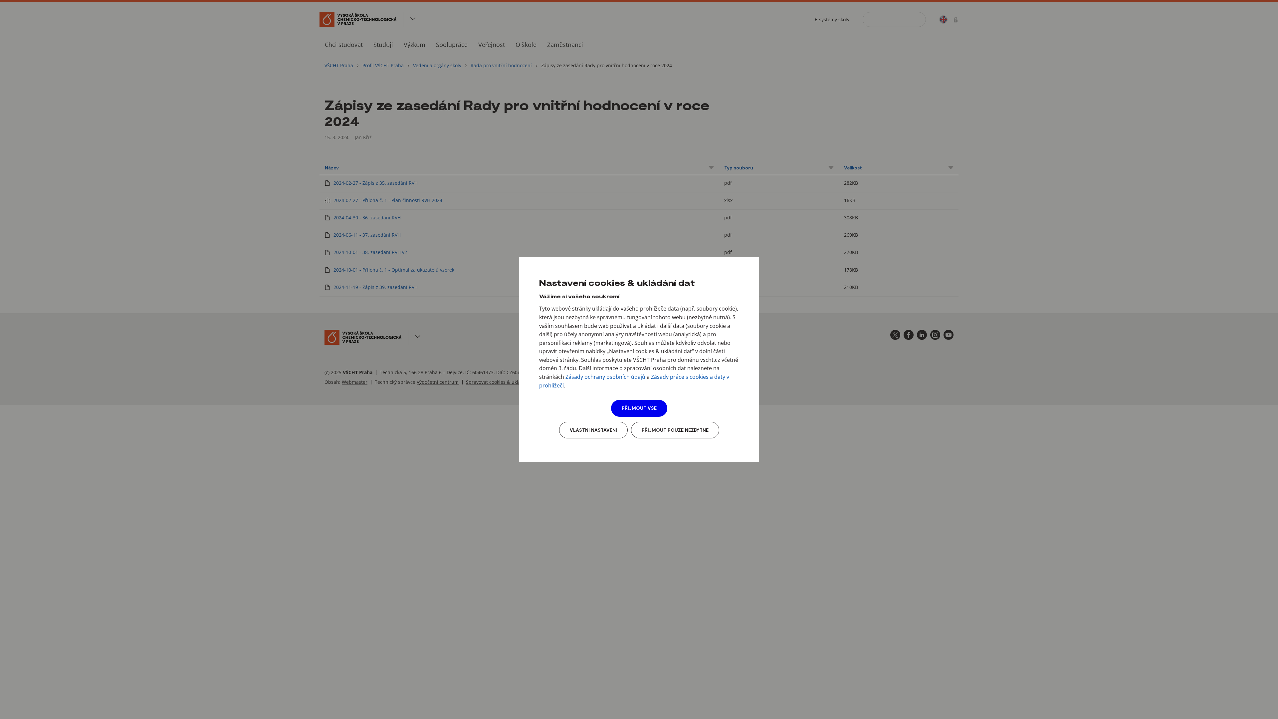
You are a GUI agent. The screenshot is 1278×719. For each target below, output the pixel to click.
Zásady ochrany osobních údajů (605, 376)
